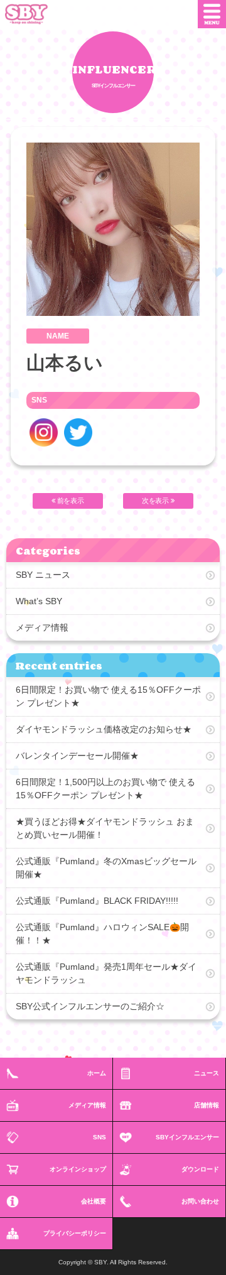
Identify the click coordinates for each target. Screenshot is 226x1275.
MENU (212, 14)
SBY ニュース (43, 575)
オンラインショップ (78, 1169)
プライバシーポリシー (74, 1233)
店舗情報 (206, 1105)
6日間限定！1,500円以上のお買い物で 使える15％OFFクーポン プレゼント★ (105, 788)
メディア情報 (42, 627)
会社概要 (93, 1201)
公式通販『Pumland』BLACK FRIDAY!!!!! (97, 901)
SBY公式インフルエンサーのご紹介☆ (90, 1006)
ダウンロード (200, 1169)
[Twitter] (78, 432)
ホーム (96, 1073)
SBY (35, 14)
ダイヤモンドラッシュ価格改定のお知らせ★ (103, 729)
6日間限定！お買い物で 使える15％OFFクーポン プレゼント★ (108, 696)
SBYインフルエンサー (187, 1137)
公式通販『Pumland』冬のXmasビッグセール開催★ (106, 867)
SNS (99, 1137)
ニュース (206, 1073)
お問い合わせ (200, 1201)
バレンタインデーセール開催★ (77, 756)
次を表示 (156, 500)
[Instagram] (44, 432)
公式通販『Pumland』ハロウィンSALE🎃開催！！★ (102, 933)
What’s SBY (39, 601)
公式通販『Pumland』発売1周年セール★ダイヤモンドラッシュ (106, 973)
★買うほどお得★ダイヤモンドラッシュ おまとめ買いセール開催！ (105, 828)
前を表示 (70, 500)
